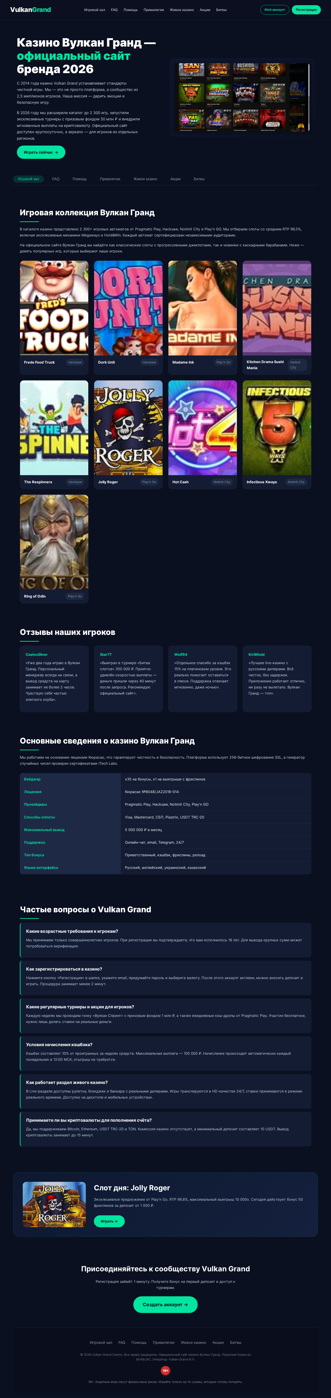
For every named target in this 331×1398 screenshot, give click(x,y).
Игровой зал (94, 10)
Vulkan (30, 9)
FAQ (114, 10)
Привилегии (154, 10)
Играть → (109, 1221)
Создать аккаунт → (165, 1304)
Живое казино (182, 10)
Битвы (221, 10)
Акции (205, 10)
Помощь (131, 10)
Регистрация (306, 9)
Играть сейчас (41, 152)
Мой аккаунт (275, 9)
